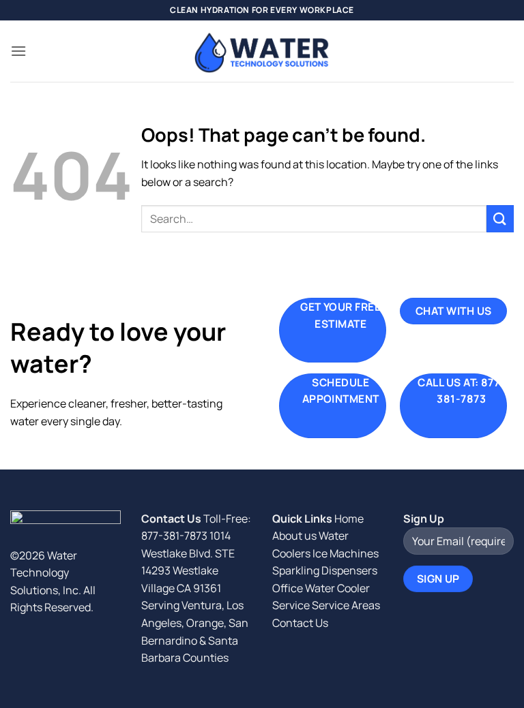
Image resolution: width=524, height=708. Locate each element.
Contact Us (300, 622)
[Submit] (500, 218)
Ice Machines (345, 553)
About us (294, 535)
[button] (18, 50)
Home (349, 518)
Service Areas (346, 605)
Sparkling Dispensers (324, 570)
